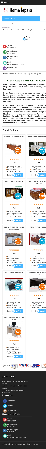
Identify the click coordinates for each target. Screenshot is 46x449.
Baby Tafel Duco (33, 30)
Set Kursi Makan (21, 30)
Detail (9, 175)
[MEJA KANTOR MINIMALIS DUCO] (14, 339)
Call (19, 175)
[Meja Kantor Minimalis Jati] (14, 157)
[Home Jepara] (19, 12)
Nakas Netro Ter (8, 30)
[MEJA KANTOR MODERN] (14, 294)
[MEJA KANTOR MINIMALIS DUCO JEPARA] (14, 248)
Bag (29, 37)
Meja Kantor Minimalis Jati (14, 136)
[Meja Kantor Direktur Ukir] (14, 203)
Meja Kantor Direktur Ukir (13, 182)
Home (20, 74)
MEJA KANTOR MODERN (14, 272)
